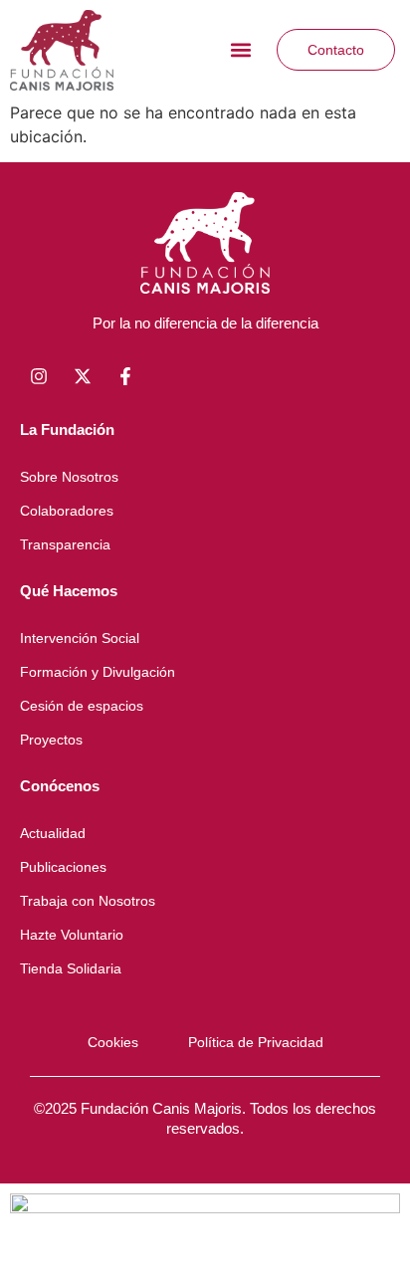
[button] (240, 50)
